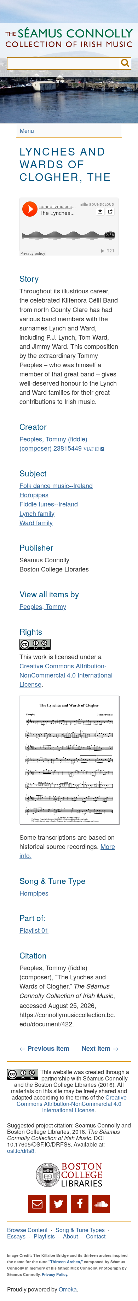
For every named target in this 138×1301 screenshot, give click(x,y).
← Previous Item (44, 1048)
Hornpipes (33, 494)
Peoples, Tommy (42, 606)
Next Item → (100, 1048)
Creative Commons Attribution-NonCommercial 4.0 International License (66, 674)
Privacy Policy (54, 1274)
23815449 (67, 447)
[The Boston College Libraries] (69, 1175)
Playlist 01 (33, 929)
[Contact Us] (37, 1204)
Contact (95, 1236)
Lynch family (36, 513)
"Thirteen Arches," (65, 1261)
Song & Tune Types (80, 1230)
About (70, 1236)
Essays (16, 1236)
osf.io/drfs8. (21, 1151)
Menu (27, 131)
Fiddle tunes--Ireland (48, 503)
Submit (125, 63)
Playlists (44, 1236)
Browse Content (27, 1230)
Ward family (36, 522)
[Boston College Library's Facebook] (79, 1204)
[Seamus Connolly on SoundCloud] (101, 1204)
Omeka (68, 1289)
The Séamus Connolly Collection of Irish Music (69, 40)
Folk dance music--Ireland (56, 485)
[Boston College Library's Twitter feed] (58, 1204)
